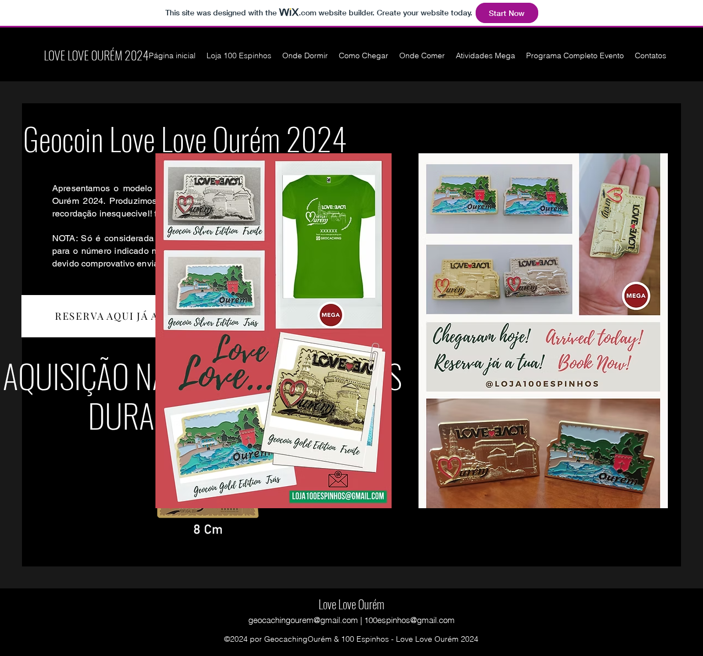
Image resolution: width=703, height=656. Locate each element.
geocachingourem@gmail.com (303, 620)
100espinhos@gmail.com (409, 620)
